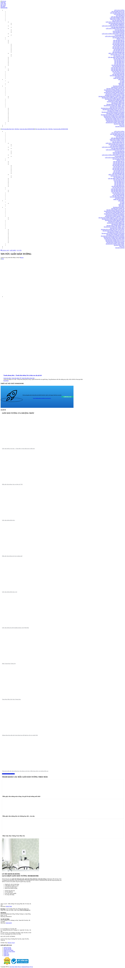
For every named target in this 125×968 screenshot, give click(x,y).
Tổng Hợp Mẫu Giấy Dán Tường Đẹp (11, 699)
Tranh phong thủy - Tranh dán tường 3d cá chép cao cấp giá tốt (22, 375)
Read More (6, 380)
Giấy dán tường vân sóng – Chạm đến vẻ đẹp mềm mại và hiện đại (18, 448)
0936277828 (9, 906)
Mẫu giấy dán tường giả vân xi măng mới (12, 556)
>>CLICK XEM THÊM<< (8, 773)
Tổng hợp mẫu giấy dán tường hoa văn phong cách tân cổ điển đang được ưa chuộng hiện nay (25, 771)
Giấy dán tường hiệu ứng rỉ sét (9, 592)
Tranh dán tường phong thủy (28, 378)
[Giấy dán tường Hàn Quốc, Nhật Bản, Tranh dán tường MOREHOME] (4, 7)
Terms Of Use (29, 966)
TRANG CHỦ (5, 250)
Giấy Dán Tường (13, 966)
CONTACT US (67, 396)
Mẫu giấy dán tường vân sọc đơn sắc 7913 (12, 484)
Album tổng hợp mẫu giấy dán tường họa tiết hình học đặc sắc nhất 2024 (20, 735)
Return (22, 257)
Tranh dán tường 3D (16, 378)
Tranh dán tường (7, 378)
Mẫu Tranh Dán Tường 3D (9, 663)
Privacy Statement (22, 966)
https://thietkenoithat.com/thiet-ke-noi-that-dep (42, 398)
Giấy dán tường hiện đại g (8, 520)
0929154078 (9, 923)
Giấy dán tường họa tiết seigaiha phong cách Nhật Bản (15, 627)
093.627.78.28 (11, 942)
